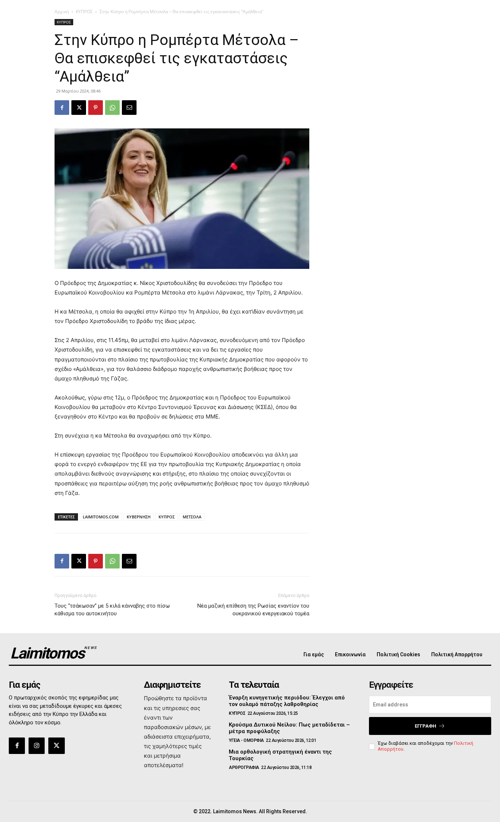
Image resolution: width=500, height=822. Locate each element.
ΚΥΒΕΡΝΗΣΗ (138, 516)
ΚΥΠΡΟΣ (84, 11)
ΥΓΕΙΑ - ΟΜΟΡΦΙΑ (246, 740)
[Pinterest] (95, 107)
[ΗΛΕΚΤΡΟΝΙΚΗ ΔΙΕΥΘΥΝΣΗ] (129, 107)
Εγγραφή (425, 726)
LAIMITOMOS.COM (101, 516)
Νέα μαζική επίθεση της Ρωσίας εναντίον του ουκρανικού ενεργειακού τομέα (253, 610)
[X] (78, 107)
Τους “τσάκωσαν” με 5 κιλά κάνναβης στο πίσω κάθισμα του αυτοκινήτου (112, 610)
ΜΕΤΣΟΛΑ (192, 516)
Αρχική (62, 11)
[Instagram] (37, 745)
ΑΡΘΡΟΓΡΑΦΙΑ (244, 767)
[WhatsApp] (112, 107)
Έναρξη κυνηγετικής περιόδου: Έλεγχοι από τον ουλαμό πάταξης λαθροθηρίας (287, 700)
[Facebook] (62, 107)
